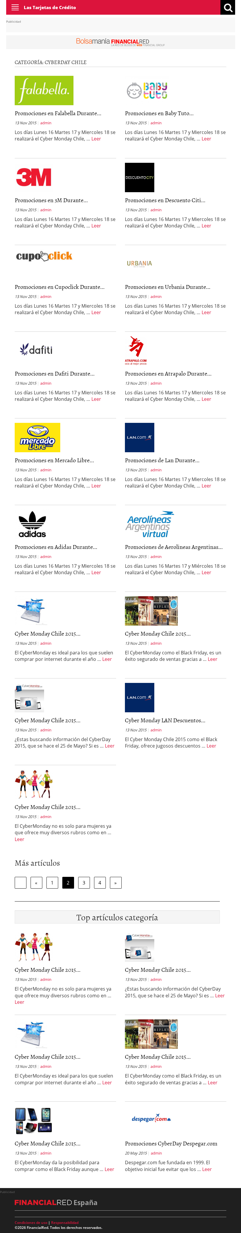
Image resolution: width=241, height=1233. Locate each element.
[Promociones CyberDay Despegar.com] (151, 1117)
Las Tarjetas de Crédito (50, 7)
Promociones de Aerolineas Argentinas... (174, 546)
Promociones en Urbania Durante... (167, 286)
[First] (20, 883)
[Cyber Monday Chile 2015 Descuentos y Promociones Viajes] (31, 610)
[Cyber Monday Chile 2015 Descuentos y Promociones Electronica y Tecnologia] (33, 1120)
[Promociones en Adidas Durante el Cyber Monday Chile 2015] (32, 523)
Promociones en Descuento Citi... (165, 199)
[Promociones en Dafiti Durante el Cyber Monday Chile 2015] (39, 350)
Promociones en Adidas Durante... (56, 546)
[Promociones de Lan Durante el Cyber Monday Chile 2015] (139, 437)
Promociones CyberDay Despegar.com (171, 1143)
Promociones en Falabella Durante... (58, 112)
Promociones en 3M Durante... (51, 199)
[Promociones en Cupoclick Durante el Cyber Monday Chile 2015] (44, 255)
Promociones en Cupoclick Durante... (60, 286)
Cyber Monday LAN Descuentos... (165, 720)
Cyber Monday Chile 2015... (48, 633)
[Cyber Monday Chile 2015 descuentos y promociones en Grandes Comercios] (151, 610)
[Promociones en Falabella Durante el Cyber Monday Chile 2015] (44, 90)
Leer (96, 138)
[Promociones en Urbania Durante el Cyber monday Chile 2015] (139, 263)
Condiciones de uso (31, 1222)
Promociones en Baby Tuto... (159, 112)
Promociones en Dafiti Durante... (55, 373)
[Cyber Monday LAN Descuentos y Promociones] (139, 697)
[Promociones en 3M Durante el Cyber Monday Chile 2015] (34, 177)
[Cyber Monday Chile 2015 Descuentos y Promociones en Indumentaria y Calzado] (34, 783)
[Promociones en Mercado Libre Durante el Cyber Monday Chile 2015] (37, 437)
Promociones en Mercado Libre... (54, 459)
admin (45, 122)
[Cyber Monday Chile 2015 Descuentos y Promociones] (29, 697)
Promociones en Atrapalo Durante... (168, 373)
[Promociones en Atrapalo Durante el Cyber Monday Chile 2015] (136, 350)
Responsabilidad (64, 1222)
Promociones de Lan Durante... (162, 459)
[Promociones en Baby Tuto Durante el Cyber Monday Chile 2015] (147, 90)
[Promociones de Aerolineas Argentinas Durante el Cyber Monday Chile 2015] (150, 523)
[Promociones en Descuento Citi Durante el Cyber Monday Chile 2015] (139, 177)
